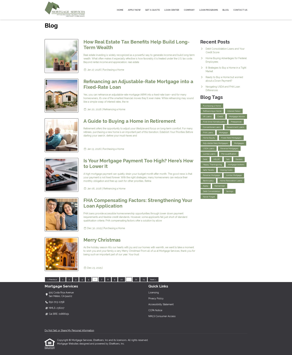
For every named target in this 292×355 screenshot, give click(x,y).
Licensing (153, 292)
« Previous (52, 279)
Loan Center (171, 10)
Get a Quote (152, 10)
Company (189, 10)
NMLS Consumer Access (162, 316)
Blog (226, 10)
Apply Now (134, 10)
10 (121, 279)
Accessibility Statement (161, 304)
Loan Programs (208, 10)
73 (144, 279)
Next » (153, 279)
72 (136, 279)
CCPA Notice (155, 310)
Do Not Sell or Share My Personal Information (69, 330)
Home (120, 10)
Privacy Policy (156, 298)
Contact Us (240, 10)
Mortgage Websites (68, 343)
